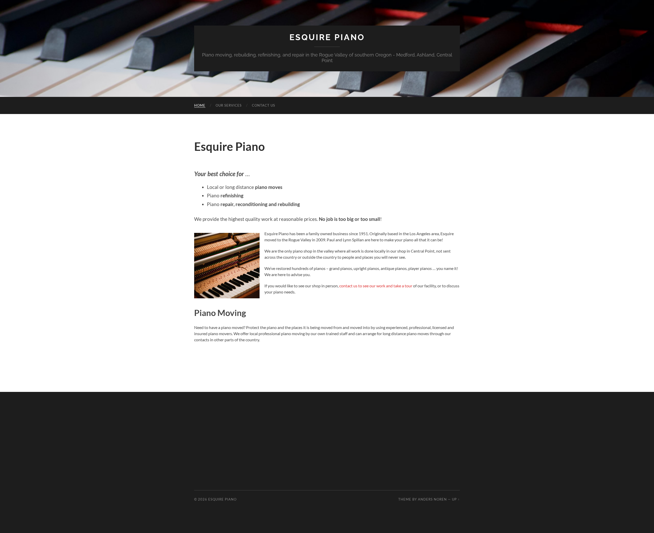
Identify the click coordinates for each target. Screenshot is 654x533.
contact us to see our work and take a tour (375, 285)
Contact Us (263, 105)
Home (199, 105)
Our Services (229, 105)
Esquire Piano (327, 37)
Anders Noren (432, 499)
